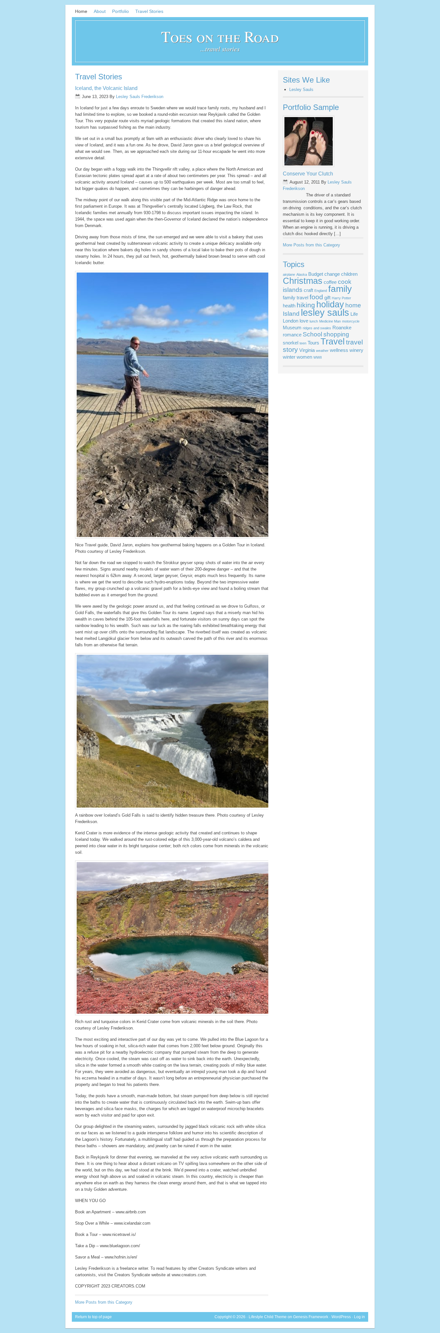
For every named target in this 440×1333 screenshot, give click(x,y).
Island (291, 313)
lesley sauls (325, 312)
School (312, 334)
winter (289, 357)
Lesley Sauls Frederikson (139, 96)
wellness (339, 350)
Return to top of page (93, 1317)
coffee (330, 282)
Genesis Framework (310, 1317)
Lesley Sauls (301, 89)
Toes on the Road (220, 36)
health (289, 305)
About (100, 11)
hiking (306, 305)
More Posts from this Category (103, 1302)
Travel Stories (149, 11)
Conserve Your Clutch (308, 173)
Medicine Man (330, 321)
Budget (315, 274)
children (349, 274)
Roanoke (341, 327)
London (290, 320)
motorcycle (350, 321)
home (353, 305)
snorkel (290, 342)
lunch (314, 321)
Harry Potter (341, 298)
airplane (289, 274)
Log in (359, 1317)
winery (356, 350)
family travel (295, 297)
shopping (336, 334)
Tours (313, 342)
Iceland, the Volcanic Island (106, 88)
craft (308, 290)
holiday (330, 304)
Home (81, 11)
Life (354, 314)
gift (327, 297)
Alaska (301, 274)
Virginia (307, 350)
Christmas (302, 281)
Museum (292, 327)
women (304, 357)
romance (292, 334)
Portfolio (120, 11)
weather (322, 351)
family (340, 289)
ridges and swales (317, 328)
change (332, 274)
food (316, 297)
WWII (317, 357)
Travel (332, 341)
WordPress (341, 1317)
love (304, 320)
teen (303, 343)
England (320, 291)
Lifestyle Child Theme (268, 1317)
